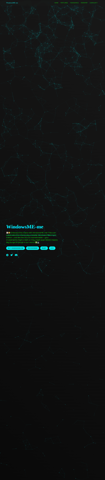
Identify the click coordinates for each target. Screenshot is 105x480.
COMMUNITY (94, 3)
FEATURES (64, 3)
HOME (56, 3)
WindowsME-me (12, 3)
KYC (52, 248)
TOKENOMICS (74, 3)
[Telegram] (7, 255)
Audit (44, 248)
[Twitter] (11, 255)
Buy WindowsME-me (15, 248)
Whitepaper (32, 248)
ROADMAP (84, 3)
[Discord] (16, 255)
